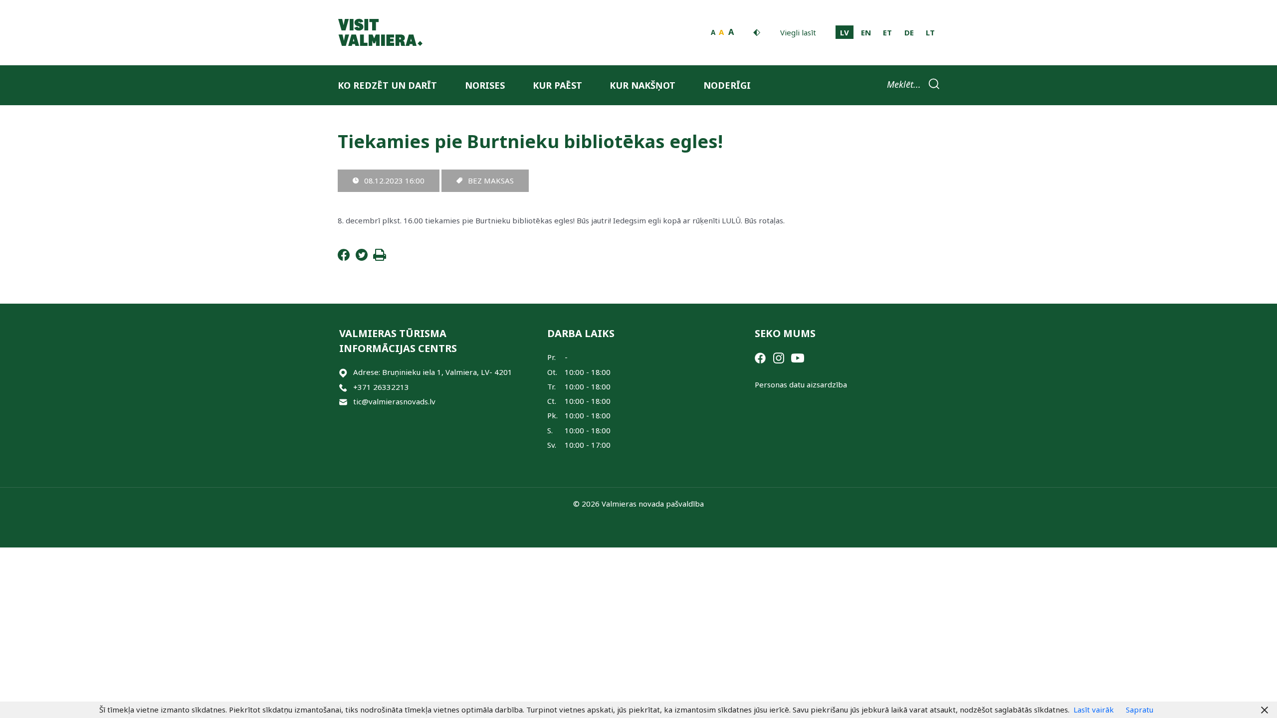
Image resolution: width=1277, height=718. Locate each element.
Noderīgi (727, 85)
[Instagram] (778, 357)
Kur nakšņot (642, 85)
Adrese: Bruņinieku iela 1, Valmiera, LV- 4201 (432, 372)
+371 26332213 (381, 387)
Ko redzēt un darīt (387, 85)
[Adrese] (343, 372)
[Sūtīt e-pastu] (343, 401)
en (866, 32)
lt (930, 32)
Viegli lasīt (798, 32)
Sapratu (1139, 710)
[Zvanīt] (343, 387)
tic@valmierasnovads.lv (394, 401)
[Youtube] (797, 357)
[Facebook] (344, 258)
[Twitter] (362, 258)
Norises (485, 85)
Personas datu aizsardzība (801, 384)
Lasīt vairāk (1093, 710)
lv (844, 32)
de (909, 32)
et (887, 32)
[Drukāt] (379, 258)
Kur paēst (557, 85)
